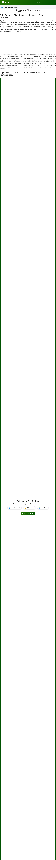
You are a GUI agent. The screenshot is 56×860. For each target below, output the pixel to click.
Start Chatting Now (28, 513)
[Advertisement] (28, 43)
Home (1, 7)
